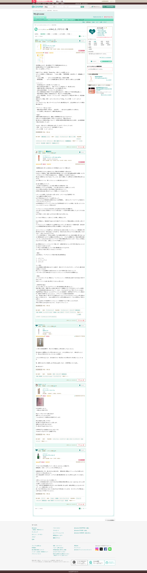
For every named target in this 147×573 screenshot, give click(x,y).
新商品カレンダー (58, 535)
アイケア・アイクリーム (52, 158)
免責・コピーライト (57, 545)
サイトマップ (77, 547)
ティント (38, 441)
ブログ (49, 3)
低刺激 (56, 498)
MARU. (40, 384)
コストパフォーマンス (64, 498)
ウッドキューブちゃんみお (45, 40)
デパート (43, 498)
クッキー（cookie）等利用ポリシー (40, 551)
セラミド (38, 143)
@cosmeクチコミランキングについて (83, 549)
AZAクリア (45, 330)
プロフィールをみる (106, 57)
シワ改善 (79, 314)
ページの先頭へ (110, 520)
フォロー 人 (101, 34)
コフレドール (45, 388)
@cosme (38, 528)
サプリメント (50, 140)
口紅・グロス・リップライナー (73, 439)
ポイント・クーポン (37, 534)
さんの (104, 37)
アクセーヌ (45, 453)
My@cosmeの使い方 (98, 17)
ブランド (44, 3)
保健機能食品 (68, 140)
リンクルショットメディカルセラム (48, 316)
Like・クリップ (79, 20)
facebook (105, 549)
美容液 (44, 158)
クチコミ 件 (101, 29)
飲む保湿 (43, 143)
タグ (97, 22)
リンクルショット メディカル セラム (52, 157)
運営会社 (76, 545)
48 (54, 153)
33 (54, 450)
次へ (84, 36)
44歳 (95, 41)
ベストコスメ (85, 3)
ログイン (112, 1)
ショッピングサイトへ (81, 50)
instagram (96, 549)
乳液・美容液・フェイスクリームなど (44, 312)
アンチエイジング (64, 136)
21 (54, 326)
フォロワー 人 (101, 35)
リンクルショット (46, 155)
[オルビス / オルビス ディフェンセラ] (39, 49)
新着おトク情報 (59, 1)
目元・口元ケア (61, 312)
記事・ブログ (103, 22)
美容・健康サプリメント (48, 47)
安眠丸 (40, 151)
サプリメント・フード (41, 140)
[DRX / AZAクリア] (39, 333)
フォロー (71, 20)
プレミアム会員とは (36, 545)
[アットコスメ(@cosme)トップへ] (37, 7)
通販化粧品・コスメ (46, 136)
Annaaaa (40, 324)
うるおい (57, 136)
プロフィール (51, 20)
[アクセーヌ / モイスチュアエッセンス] (39, 458)
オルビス (44, 44)
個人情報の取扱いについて (38, 549)
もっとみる (108, 79)
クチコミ (58, 20)
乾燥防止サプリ (55, 143)
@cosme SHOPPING (82, 528)
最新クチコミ (56, 538)
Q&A (53, 3)
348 (54, 41)
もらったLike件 (102, 31)
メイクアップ (62, 439)
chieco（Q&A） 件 (102, 32)
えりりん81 (53, 29)
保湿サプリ (48, 143)
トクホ (80, 140)
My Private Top (109, 17)
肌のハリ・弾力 (72, 136)
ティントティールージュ (49, 390)
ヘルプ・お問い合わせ (58, 547)
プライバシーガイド (36, 553)
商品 (84, 22)
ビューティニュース (58, 533)
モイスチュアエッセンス (49, 455)
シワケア (38, 316)
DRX (44, 329)
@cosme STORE (80, 530)
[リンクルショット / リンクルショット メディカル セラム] (39, 160)
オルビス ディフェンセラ (49, 45)
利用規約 (34, 547)
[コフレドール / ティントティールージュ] (39, 393)
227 (54, 386)
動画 (63, 20)
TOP (34, 3)
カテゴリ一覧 (78, 3)
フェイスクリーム (47, 332)
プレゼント (56, 530)
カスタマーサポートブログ (59, 551)
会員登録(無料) (105, 1)
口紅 (44, 391)
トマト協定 (41, 449)
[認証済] (48, 151)
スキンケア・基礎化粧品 (75, 310)
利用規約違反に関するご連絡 (59, 549)
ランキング (38, 3)
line (109, 549)
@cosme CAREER (82, 533)
